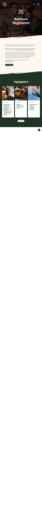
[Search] (31, 4)
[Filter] (39, 130)
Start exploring (9, 64)
